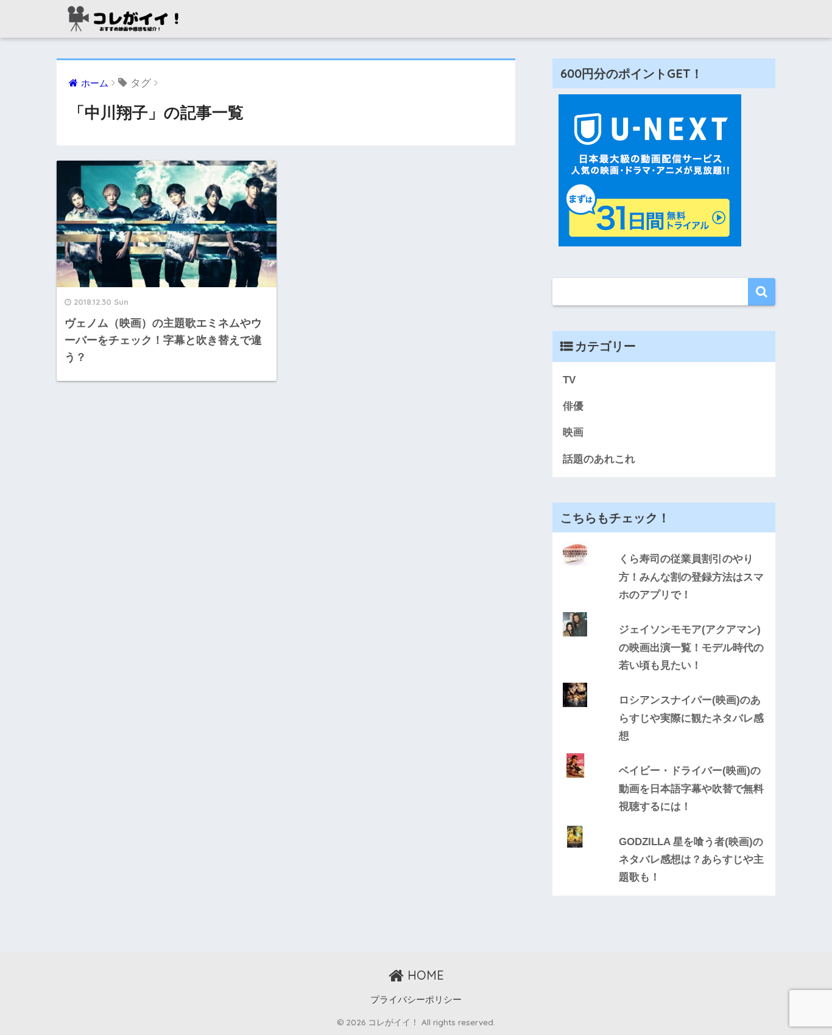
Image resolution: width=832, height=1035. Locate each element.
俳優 (573, 406)
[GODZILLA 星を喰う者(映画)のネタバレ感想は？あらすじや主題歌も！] (664, 824)
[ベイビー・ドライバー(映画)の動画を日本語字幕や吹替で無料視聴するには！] (664, 753)
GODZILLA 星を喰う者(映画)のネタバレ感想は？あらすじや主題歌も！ (691, 859)
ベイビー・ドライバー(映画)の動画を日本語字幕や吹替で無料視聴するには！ (691, 788)
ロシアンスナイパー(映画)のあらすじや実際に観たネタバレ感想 (691, 718)
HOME (424, 975)
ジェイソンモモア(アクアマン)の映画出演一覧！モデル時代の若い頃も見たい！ (691, 647)
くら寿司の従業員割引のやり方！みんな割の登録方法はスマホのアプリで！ (691, 577)
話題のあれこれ (599, 459)
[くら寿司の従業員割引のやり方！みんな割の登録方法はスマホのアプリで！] (664, 541)
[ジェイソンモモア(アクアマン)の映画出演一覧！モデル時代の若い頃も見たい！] (664, 612)
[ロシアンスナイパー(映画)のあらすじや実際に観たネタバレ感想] (664, 682)
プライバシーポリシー (416, 1000)
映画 (573, 432)
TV (569, 380)
